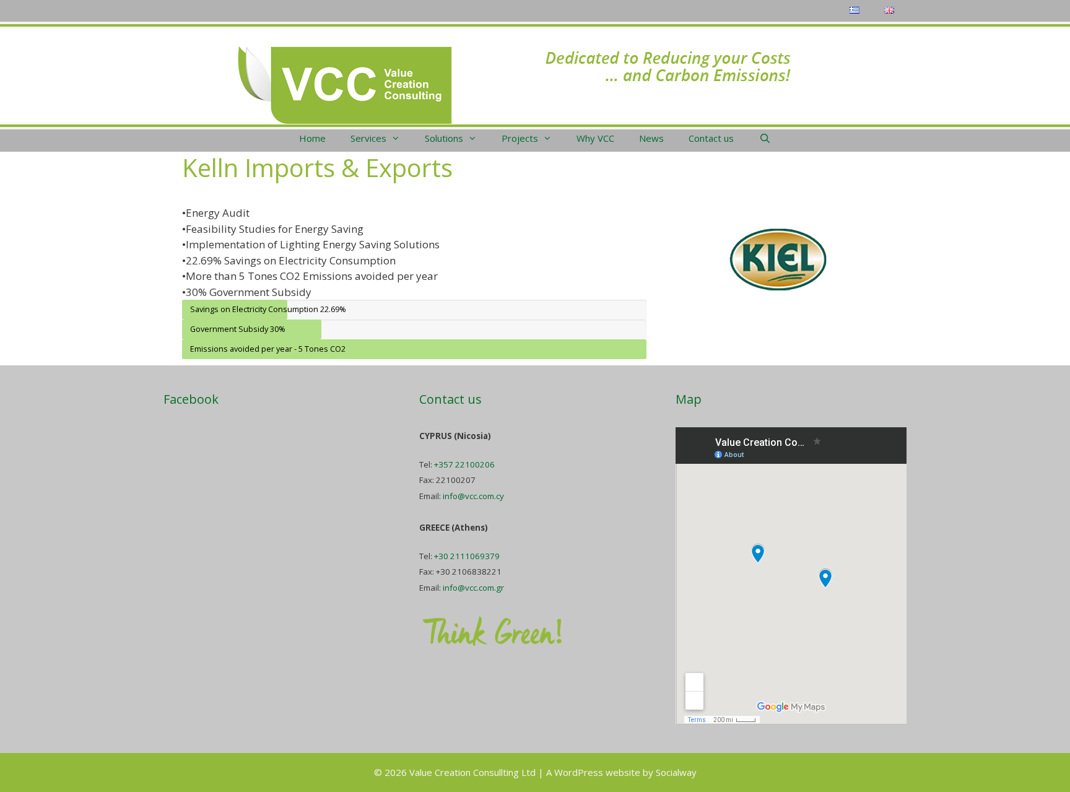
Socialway (676, 772)
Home (312, 138)
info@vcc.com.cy (473, 496)
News (651, 138)
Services (368, 138)
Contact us (711, 138)
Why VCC (595, 138)
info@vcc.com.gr (473, 587)
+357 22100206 (464, 464)
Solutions (444, 138)
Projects (520, 138)
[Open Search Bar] (764, 138)
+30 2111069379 (467, 556)
